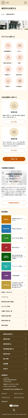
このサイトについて (5, 397)
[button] (14, 105)
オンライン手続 (5, 306)
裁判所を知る (6, 354)
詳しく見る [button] (14, 122)
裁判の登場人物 (5, 320)
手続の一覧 (14, 159)
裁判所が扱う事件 (6, 316)
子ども (19, 51)
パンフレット (4, 297)
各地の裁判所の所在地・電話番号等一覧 (12, 389)
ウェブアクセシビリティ (19, 397)
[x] (14, 410)
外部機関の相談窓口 (14, 203)
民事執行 (7, 75)
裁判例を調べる (7, 344)
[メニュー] (25, 2)
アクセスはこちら (7, 381)
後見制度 (19, 86)
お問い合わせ (4, 401)
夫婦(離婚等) (7, 51)
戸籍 (19, 63)
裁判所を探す (6, 339)
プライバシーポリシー (19, 393)
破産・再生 (19, 75)
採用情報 (5, 364)
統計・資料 (6, 359)
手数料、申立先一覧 (6, 311)
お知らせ (5, 369)
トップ (2, 14)
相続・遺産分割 (7, 63)
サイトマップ (4, 393)
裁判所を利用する (8, 334)
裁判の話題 (4, 325)
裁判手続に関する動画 (7, 302)
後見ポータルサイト (6, 292)
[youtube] (14, 406)
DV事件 (7, 86)
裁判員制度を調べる (8, 349)
